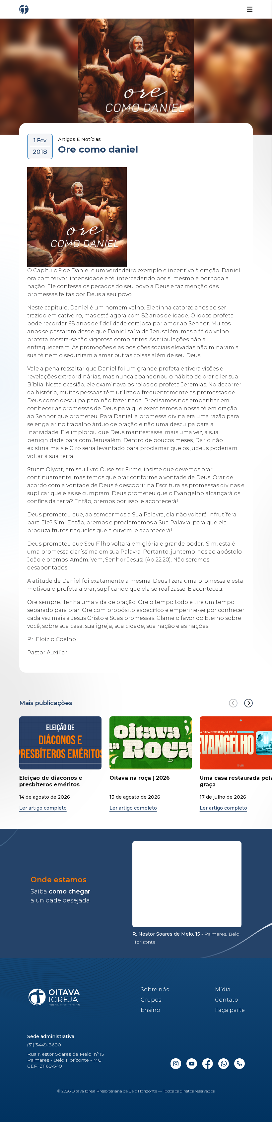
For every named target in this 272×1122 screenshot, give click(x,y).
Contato (226, 1000)
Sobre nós (155, 989)
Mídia (223, 989)
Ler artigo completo (43, 808)
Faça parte (230, 1010)
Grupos (151, 1000)
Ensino (150, 1010)
